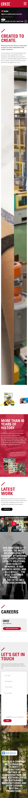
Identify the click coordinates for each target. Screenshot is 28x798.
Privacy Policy (15, 717)
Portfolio (7, 509)
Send (7, 720)
